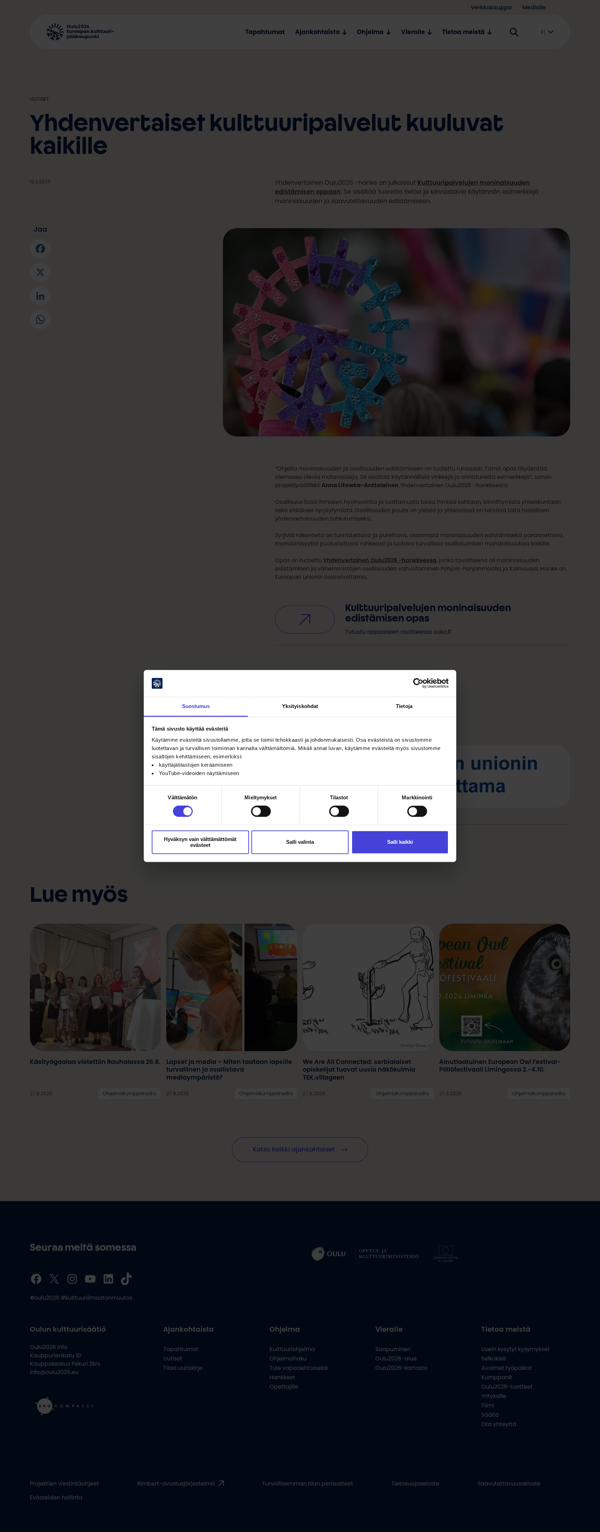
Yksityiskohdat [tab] (300, 706)
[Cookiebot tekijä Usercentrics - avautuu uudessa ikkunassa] (418, 683)
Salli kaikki (400, 842)
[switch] (261, 811)
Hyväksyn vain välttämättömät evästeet (200, 842)
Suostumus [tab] (196, 706)
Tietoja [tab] (404, 706)
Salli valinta (300, 842)
